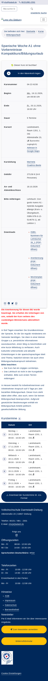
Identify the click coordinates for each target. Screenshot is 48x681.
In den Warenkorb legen (29, 73)
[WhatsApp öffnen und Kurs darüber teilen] (16, 303)
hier (33, 553)
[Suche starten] (32, 9)
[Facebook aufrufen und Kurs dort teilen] (9, 303)
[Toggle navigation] (43, 19)
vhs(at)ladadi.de (16, 524)
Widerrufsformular (24, 641)
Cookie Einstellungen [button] (11, 673)
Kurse (41, 31)
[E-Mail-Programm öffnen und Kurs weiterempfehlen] (5, 303)
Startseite (30, 31)
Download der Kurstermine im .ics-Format (25, 496)
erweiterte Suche (39, 13)
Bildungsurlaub (13, 35)
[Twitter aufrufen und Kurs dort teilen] (12, 303)
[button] (24, 629)
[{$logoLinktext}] (11, 19)
